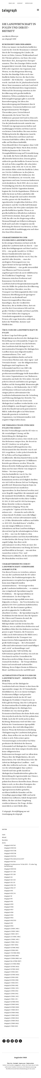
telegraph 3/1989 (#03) (11, 1020)
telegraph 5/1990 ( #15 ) (11, 988)
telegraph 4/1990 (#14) (11, 991)
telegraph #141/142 (10, 845)
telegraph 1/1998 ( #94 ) (11, 942)
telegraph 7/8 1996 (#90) (12, 953)
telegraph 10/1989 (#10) (11, 1002)
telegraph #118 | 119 (10, 885)
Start (3, 834)
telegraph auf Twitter (12, 1042)
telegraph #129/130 (10, 869)
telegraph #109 (8, 904)
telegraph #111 (8, 899)
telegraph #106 (8, 912)
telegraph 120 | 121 (9, 882)
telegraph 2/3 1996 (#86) (12, 964)
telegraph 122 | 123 (10, 880)
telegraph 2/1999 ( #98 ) (11, 931)
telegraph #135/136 (10, 853)
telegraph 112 (8, 896)
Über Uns (12, 3)
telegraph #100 (8, 926)
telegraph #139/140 (10, 848)
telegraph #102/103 (10, 920)
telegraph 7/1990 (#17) (11, 983)
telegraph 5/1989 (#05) (11, 1015)
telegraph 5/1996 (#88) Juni (13, 958)
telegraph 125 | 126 (10, 874)
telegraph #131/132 (10, 861)
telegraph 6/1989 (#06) (11, 1012)
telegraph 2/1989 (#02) (11, 1023)
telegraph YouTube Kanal (16, 1042)
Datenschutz (30, 1063)
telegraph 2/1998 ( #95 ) (11, 939)
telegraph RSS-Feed (20, 1042)
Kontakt (20, 3)
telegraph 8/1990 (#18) (11, 980)
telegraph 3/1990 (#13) (11, 993)
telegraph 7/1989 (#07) (11, 1010)
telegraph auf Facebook (4, 1042)
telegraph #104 (8, 918)
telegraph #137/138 (10, 850)
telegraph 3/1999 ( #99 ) (11, 928)
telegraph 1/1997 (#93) (11, 945)
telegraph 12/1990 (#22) (11, 969)
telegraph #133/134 (10, 856)
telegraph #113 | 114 (10, 893)
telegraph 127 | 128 (10, 871)
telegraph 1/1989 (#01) (11, 1026)
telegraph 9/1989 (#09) (11, 1004)
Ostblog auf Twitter (8, 1042)
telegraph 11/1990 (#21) (11, 972)
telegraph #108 (8, 907)
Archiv (4, 843)
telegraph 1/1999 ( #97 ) (11, 934)
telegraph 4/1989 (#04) (11, 1018)
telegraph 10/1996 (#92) (11, 947)
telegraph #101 (8, 923)
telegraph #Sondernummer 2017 (14, 859)
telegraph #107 (8, 909)
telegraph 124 (8, 877)
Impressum (28, 3)
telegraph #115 (8, 890)
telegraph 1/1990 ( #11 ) (11, 999)
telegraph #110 (8, 901)
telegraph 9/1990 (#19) (11, 977)
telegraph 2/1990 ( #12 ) (11, 996)
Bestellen (5, 840)
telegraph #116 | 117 (10, 888)
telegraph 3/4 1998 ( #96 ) (12, 936)
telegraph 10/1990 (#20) (11, 974)
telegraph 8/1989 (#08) (11, 1007)
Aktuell (4, 837)
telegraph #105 (8, 915)
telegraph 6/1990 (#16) (11, 985)
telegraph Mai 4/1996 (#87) (12, 961)
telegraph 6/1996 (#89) (11, 955)
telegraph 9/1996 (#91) (11, 950)
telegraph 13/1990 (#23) (11, 966)
